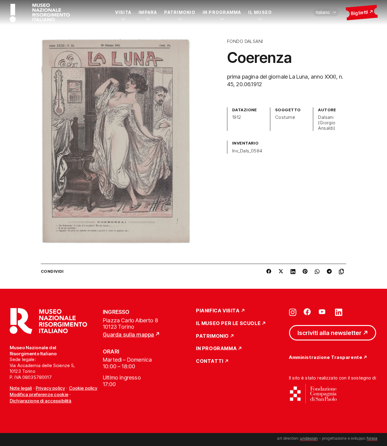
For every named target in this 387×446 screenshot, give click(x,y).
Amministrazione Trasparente (325, 357)
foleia (372, 438)
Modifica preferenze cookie (39, 394)
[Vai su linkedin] (338, 311)
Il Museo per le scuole (228, 323)
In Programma (222, 12)
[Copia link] (342, 271)
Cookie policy (83, 388)
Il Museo (260, 12)
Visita (123, 12)
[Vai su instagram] (292, 311)
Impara (147, 12)
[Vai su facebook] (307, 311)
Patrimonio (179, 12)
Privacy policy (50, 388)
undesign (309, 438)
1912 (236, 117)
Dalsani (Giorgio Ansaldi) (327, 123)
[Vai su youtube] (323, 311)
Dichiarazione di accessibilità (41, 401)
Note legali (21, 388)
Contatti (209, 361)
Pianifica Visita (218, 311)
